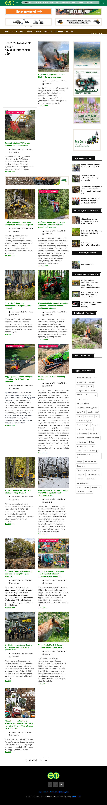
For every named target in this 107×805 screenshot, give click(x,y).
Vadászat (20, 31)
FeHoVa (89, 492)
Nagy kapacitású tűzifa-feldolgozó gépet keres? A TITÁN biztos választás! (19, 379)
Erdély (90, 386)
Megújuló (48, 31)
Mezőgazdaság (12, 39)
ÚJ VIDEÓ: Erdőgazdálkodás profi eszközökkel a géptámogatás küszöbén (18, 573)
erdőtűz (79, 416)
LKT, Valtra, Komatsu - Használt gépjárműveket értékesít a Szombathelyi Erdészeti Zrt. (51, 573)
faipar (79, 451)
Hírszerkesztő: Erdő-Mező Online (55, 81)
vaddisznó (80, 492)
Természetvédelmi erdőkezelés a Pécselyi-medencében (90, 178)
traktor (85, 399)
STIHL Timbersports (93, 474)
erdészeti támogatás (84, 421)
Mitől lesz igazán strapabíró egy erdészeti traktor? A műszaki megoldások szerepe (51, 224)
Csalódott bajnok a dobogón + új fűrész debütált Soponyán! (91, 304)
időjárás (91, 442)
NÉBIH (79, 395)
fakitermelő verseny (90, 451)
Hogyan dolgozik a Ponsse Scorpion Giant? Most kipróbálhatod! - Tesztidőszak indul (53, 492)
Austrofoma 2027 (87, 264)
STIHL (96, 378)
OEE (97, 416)
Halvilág (69, 31)
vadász (93, 391)
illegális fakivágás (83, 425)
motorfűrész (81, 442)
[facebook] (8, 7)
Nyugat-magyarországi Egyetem (88, 470)
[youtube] (13, 7)
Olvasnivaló (26, 39)
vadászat (92, 382)
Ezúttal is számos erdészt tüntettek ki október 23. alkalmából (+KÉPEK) (90, 201)
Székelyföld (81, 412)
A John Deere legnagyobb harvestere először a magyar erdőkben (90, 295)
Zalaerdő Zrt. (81, 466)
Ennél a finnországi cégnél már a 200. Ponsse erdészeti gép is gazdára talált (18, 647)
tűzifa (97, 412)
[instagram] (11, 7)
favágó (94, 395)
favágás (79, 462)
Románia (80, 479)
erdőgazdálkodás (83, 391)
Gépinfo (30, 31)
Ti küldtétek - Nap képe (84, 313)
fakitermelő (89, 416)
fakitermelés (81, 386)
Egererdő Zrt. (90, 479)
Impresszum (43, 792)
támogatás (95, 425)
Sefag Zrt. (89, 429)
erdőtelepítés (96, 487)
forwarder (80, 474)
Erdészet (8, 31)
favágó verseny (82, 433)
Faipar (38, 31)
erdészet (80, 429)
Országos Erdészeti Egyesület (87, 408)
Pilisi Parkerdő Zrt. (83, 403)
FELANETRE (76, 796)
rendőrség (80, 438)
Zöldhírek (59, 31)
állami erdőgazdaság (84, 378)
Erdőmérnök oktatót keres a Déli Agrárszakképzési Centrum (91, 233)
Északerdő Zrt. (95, 433)
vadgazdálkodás (82, 483)
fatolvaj (91, 446)
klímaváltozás (81, 446)
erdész (86, 395)
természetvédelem (93, 438)
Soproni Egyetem (83, 487)
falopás (90, 412)
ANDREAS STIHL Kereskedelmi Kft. (87, 456)
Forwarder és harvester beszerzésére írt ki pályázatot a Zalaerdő (18, 305)
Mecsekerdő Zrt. (90, 462)
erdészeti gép (81, 382)
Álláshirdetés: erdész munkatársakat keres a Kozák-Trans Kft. (89, 221)
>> (46, 760)
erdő (78, 399)
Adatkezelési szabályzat (59, 792)
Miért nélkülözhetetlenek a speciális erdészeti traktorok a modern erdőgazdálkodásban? (53, 305)
